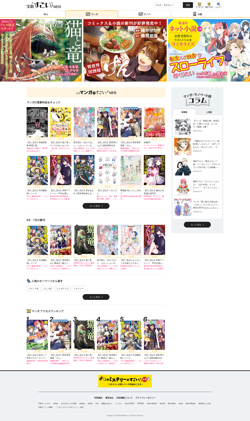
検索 (188, 4)
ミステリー (78, 288)
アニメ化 (47, 288)
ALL (46, 14)
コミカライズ (62, 288)
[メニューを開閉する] (218, 5)
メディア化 (33, 288)
